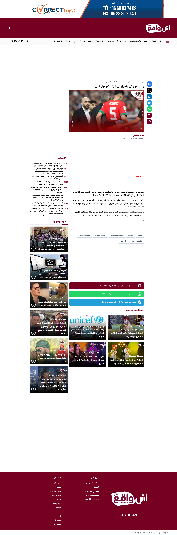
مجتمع (111, 41)
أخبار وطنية (100, 41)
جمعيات (68, 41)
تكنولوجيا (58, 41)
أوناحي (140, 235)
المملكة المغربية (117, 235)
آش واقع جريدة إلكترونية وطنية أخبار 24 (128, 82)
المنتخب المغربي (100, 235)
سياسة (146, 41)
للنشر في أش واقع (92, 491)
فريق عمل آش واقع (91, 499)
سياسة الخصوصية (92, 495)
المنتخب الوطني (84, 235)
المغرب (130, 235)
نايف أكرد (124, 241)
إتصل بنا (96, 487)
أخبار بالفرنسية (157, 41)
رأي (75, 41)
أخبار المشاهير (135, 41)
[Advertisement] (88, 62)
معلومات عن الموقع (91, 483)
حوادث (82, 41)
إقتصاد (90, 41)
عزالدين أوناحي (137, 241)
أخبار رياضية (121, 41)
